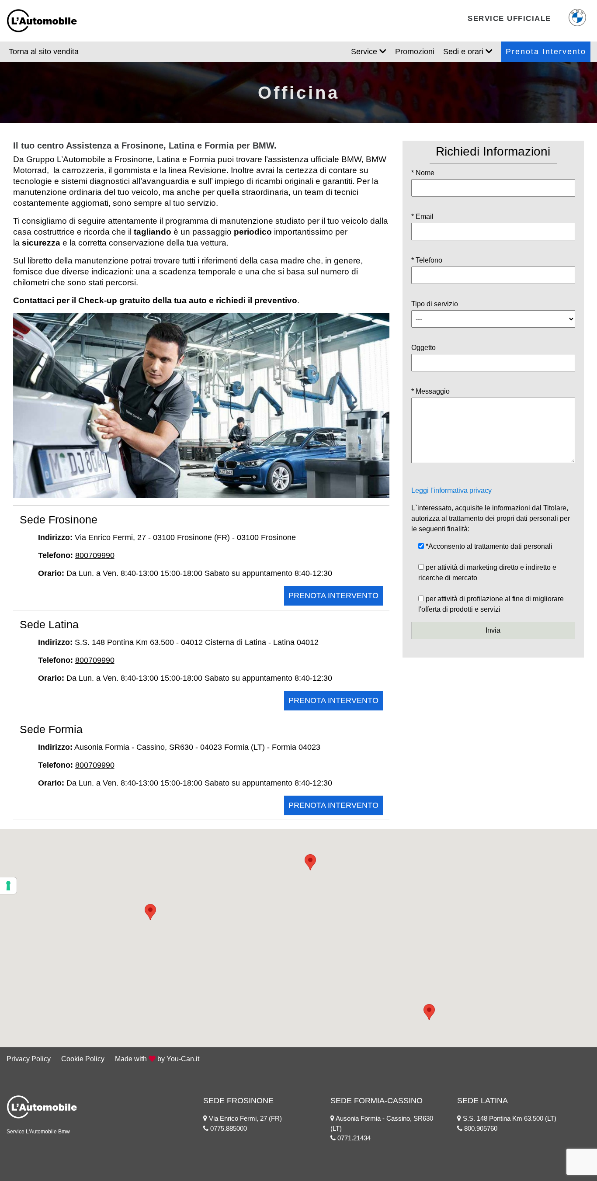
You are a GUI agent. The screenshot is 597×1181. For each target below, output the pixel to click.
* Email (422, 216)
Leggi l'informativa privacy (451, 490)
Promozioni (414, 51)
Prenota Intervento (546, 51)
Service (365, 51)
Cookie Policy (82, 1059)
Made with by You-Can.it (157, 1059)
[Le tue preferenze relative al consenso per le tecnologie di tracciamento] (8, 885)
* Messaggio (430, 391)
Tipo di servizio (434, 304)
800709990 (95, 555)
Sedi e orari (464, 51)
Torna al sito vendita (44, 51)
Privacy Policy (29, 1059)
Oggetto (423, 347)
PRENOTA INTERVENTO (333, 595)
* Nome (422, 173)
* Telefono (426, 260)
